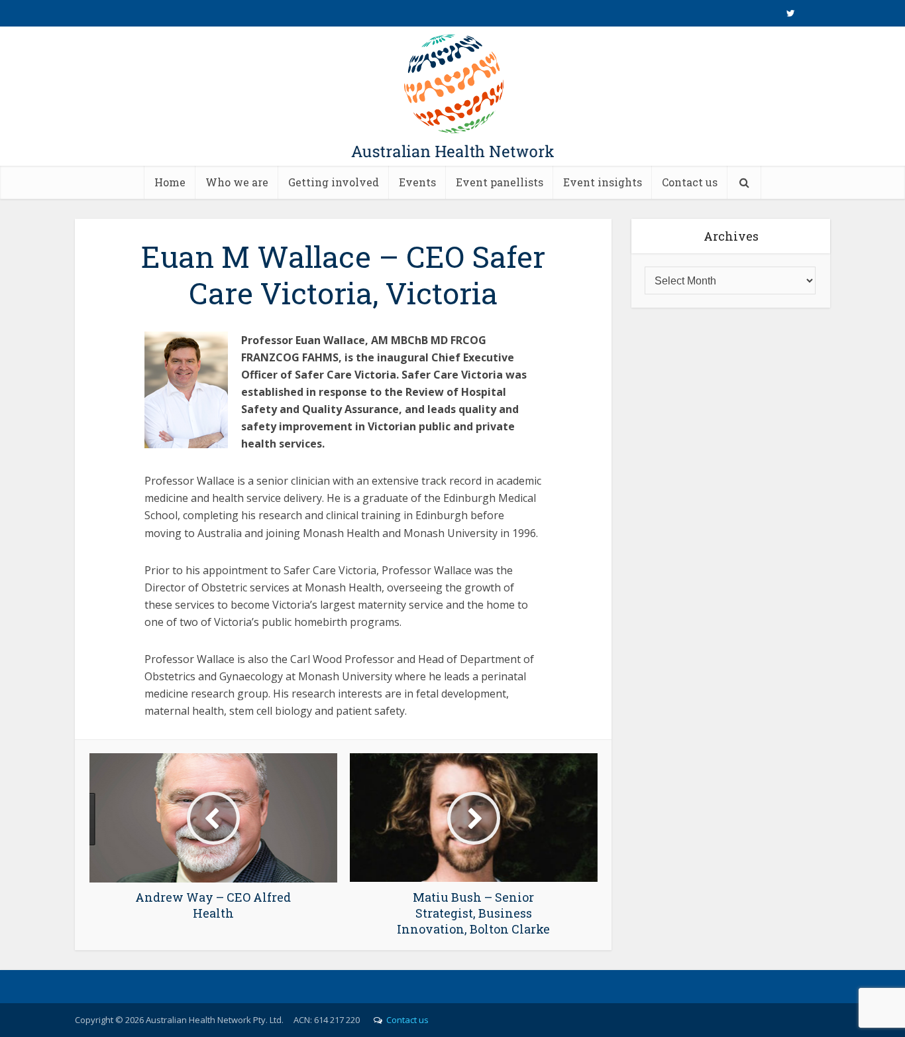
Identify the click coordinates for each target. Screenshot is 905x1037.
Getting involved (333, 182)
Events (417, 182)
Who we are (236, 182)
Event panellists (499, 182)
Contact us (690, 182)
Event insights (602, 182)
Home (170, 182)
